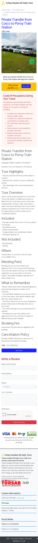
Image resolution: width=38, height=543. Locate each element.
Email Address (7, 373)
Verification (6, 409)
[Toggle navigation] (3, 5)
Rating (4, 383)
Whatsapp (5, 503)
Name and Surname (9, 364)
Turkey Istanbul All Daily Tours (19, 3)
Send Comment (19, 422)
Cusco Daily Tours (12, 345)
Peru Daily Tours (18, 10)
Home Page (6, 10)
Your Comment (7, 392)
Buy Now (26, 86)
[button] (4, 53)
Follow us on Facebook (10, 524)
